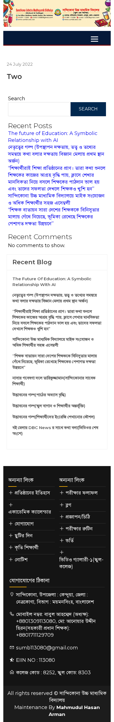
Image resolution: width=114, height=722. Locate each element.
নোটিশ (21, 560)
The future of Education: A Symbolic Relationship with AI (51, 281)
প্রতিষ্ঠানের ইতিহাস (32, 493)
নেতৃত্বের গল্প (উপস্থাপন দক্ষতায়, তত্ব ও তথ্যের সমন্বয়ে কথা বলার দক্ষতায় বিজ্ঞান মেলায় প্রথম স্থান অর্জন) (56, 154)
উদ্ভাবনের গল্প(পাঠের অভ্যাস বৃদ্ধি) (39, 394)
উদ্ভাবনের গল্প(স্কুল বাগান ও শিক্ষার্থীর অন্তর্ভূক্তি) (48, 405)
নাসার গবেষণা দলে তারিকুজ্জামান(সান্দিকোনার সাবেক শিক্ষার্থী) (53, 380)
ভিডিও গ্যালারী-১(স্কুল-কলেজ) (81, 563)
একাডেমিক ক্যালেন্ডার (29, 512)
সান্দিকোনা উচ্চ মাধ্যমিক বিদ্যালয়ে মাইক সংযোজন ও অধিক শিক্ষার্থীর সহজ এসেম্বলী (53, 342)
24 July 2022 (20, 64)
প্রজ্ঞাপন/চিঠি (78, 517)
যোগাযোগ (24, 524)
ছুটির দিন (24, 536)
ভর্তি (70, 541)
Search (16, 99)
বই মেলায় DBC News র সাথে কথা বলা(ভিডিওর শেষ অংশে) (55, 430)
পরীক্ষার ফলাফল (82, 493)
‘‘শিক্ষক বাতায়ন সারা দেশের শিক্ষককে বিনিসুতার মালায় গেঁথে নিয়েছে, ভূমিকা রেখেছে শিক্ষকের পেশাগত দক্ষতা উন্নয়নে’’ (53, 217)
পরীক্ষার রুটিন (79, 529)
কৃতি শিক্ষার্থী (26, 547)
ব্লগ (68, 505)
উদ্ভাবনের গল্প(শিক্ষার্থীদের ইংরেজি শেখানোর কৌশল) (53, 416)
